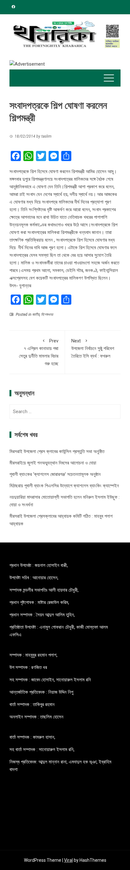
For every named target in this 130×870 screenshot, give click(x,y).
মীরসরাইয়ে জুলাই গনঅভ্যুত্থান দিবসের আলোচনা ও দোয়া (52, 463)
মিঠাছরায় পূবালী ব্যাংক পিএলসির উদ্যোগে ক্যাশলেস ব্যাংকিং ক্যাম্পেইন (64, 486)
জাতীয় (35, 314)
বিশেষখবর (47, 314)
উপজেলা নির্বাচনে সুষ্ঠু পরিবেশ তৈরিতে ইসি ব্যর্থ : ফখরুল (92, 348)
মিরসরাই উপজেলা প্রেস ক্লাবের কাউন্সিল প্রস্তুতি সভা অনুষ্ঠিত (56, 451)
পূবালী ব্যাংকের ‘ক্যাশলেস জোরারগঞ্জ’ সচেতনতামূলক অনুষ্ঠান (55, 474)
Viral (68, 860)
